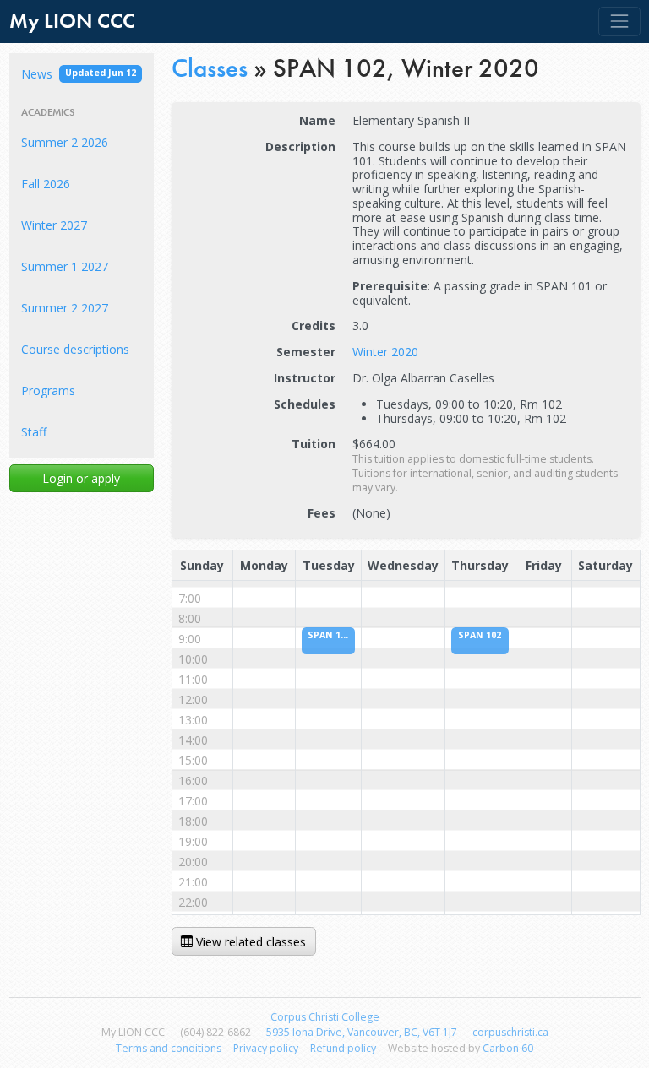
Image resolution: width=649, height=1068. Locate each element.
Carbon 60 (508, 1048)
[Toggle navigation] (619, 21)
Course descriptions (75, 349)
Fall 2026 (45, 184)
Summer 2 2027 (64, 308)
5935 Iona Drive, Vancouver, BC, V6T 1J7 (361, 1032)
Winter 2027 (54, 225)
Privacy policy (265, 1048)
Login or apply (81, 478)
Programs (48, 390)
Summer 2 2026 (64, 142)
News (78, 74)
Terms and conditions (168, 1048)
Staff (33, 432)
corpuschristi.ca (510, 1032)
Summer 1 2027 (64, 266)
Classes (210, 68)
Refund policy (343, 1048)
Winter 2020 (385, 352)
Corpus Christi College (324, 1017)
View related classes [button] (249, 942)
